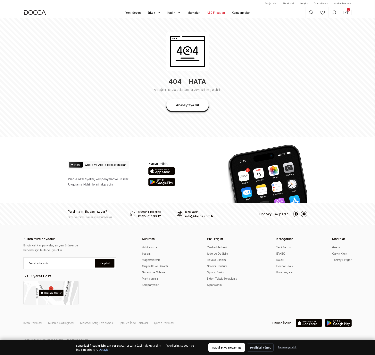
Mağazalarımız (151, 259)
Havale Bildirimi (216, 259)
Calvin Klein (339, 253)
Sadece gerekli (287, 347)
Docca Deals (284, 266)
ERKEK (280, 253)
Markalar (338, 239)
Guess (336, 247)
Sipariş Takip (215, 272)
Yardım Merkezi (343, 3)
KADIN (280, 259)
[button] (133, 12)
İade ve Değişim (217, 253)
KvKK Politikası (32, 323)
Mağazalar (271, 3)
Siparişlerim (214, 284)
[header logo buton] (35, 12)
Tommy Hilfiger (342, 259)
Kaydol (105, 263)
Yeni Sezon (283, 247)
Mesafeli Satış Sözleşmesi (96, 323)
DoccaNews (321, 3)
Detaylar (104, 349)
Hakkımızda (149, 247)
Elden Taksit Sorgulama (222, 278)
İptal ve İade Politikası (134, 323)
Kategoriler (284, 239)
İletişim (304, 3)
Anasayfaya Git (187, 105)
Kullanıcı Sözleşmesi (61, 323)
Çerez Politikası (164, 323)
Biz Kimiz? (288, 3)
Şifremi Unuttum (217, 266)
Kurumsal (148, 239)
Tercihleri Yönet (260, 347)
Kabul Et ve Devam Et (226, 347)
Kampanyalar (150, 284)
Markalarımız (150, 278)
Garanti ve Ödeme (153, 272)
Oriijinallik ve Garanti (155, 266)
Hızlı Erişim (215, 239)
